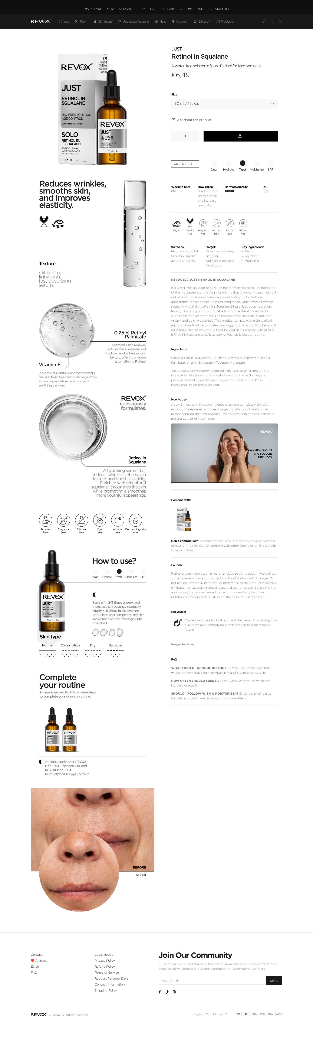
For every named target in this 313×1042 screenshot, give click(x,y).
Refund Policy (105, 966)
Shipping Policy (106, 990)
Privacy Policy (105, 960)
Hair (153, 8)
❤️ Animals (39, 960)
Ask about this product (194, 119)
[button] (201, 1014)
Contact (37, 954)
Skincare (126, 8)
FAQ (34, 972)
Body (141, 8)
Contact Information (110, 984)
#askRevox (93, 8)
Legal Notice (104, 954)
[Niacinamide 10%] (184, 519)
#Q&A (110, 8)
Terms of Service (107, 972)
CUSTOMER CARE (191, 8)
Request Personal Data (111, 978)
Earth (35, 966)
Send (274, 980)
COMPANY (168, 8)
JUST (176, 49)
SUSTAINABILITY (218, 8)
